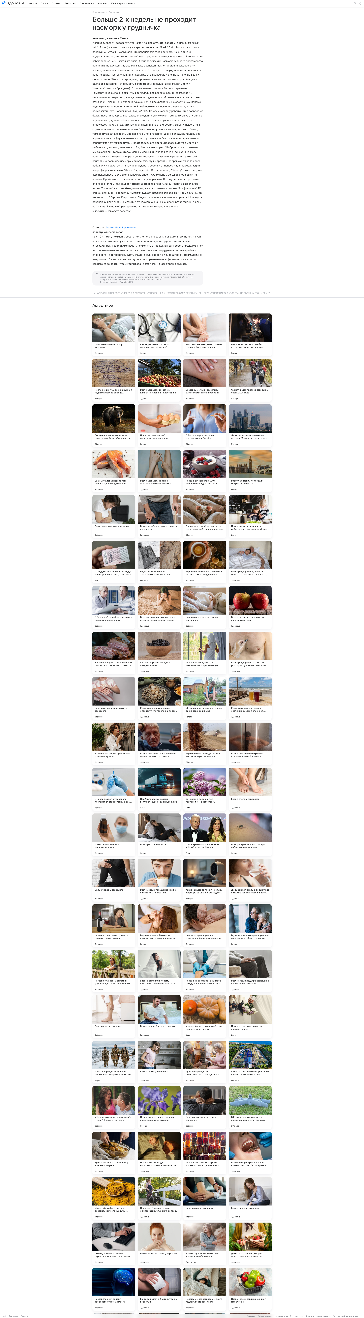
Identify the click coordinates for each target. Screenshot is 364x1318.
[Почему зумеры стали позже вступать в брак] (250, 1016)
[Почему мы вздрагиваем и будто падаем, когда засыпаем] (204, 1289)
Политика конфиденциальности (346, 1316)
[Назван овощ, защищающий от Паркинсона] (250, 1289)
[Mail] (4, 3)
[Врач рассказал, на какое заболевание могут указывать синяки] (159, 471)
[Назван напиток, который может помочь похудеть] (113, 744)
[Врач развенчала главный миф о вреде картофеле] (113, 1153)
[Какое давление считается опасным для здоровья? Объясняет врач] (159, 334)
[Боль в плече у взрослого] (250, 1198)
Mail (4, 1316)
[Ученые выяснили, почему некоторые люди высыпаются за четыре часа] (159, 971)
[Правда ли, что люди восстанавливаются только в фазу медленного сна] (159, 1153)
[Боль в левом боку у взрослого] (159, 1016)
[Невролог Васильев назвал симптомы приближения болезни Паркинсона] (159, 1198)
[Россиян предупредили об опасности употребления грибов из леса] (159, 698)
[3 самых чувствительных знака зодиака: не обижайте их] (204, 1244)
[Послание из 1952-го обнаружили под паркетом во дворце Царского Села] (113, 380)
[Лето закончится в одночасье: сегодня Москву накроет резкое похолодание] (250, 425)
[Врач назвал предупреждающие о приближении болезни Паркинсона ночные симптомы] (250, 971)
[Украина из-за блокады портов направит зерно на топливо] (204, 744)
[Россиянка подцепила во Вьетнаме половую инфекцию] (204, 653)
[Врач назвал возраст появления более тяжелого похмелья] (159, 744)
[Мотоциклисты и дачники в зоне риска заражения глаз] (204, 698)
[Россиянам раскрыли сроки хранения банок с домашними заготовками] (204, 1153)
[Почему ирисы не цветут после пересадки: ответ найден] (159, 1107)
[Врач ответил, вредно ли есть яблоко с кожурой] (250, 607)
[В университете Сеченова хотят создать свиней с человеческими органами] (204, 516)
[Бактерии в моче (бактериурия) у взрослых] (159, 1289)
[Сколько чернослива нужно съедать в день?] (159, 653)
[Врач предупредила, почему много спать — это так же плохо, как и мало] (250, 562)
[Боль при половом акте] (159, 834)
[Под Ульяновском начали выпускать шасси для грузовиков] (159, 789)
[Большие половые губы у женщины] (113, 334)
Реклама (24, 1316)
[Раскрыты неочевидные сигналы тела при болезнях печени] (204, 334)
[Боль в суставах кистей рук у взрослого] (113, 698)
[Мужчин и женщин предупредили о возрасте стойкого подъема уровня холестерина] (250, 925)
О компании (13, 1316)
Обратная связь (296, 1316)
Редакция (251, 1316)
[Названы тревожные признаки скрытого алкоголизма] (113, 925)
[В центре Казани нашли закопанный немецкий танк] (159, 562)
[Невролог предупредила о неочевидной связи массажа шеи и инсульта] (204, 925)
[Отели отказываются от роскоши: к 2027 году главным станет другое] (250, 1062)
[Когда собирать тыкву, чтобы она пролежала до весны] (204, 1016)
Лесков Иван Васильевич (121, 227)
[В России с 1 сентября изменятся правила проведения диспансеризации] (113, 607)
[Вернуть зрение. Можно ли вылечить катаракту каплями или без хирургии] (159, 925)
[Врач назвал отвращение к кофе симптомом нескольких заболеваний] (159, 880)
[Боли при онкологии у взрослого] (113, 516)
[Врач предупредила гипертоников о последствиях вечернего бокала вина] (204, 1062)
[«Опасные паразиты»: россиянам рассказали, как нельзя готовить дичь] (113, 653)
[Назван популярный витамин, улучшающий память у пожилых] (113, 971)
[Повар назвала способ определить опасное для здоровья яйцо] (159, 425)
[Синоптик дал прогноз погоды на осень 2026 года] (250, 380)
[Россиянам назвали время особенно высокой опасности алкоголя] (250, 698)
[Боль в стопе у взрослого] (250, 789)
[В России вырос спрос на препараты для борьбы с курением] (204, 425)
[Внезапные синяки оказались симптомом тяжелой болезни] (204, 380)
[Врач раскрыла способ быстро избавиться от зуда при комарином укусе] (250, 834)
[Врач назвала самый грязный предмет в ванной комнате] (250, 744)
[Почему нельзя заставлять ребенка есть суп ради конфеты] (250, 516)
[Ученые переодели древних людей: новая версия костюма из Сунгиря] (113, 1062)
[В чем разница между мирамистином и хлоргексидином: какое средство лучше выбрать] (113, 834)
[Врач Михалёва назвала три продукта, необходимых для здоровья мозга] (113, 471)
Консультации (98, 12)
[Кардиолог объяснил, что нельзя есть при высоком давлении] (204, 562)
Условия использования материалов (273, 1316)
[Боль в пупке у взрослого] (159, 1062)
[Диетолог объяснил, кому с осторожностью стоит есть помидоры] (250, 1244)
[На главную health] (15, 3)
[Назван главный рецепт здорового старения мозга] (113, 1289)
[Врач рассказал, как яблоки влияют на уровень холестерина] (159, 380)
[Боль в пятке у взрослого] (204, 1198)
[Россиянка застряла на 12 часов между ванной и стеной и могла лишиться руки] (204, 971)
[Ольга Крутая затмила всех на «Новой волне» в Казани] (204, 834)
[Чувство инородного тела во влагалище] (204, 607)
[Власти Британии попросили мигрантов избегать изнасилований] (250, 471)
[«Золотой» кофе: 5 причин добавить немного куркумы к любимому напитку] (113, 1198)
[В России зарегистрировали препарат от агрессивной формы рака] (113, 789)
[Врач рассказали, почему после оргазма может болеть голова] (159, 607)
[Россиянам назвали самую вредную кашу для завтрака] (204, 471)
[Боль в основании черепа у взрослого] (204, 1107)
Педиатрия (114, 12)
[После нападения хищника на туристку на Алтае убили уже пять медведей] (113, 425)
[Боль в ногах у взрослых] (113, 1016)
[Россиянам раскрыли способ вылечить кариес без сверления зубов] (250, 1153)
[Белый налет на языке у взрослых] (159, 1244)
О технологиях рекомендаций (318, 1316)
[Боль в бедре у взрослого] (113, 880)
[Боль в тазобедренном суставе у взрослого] (159, 516)
